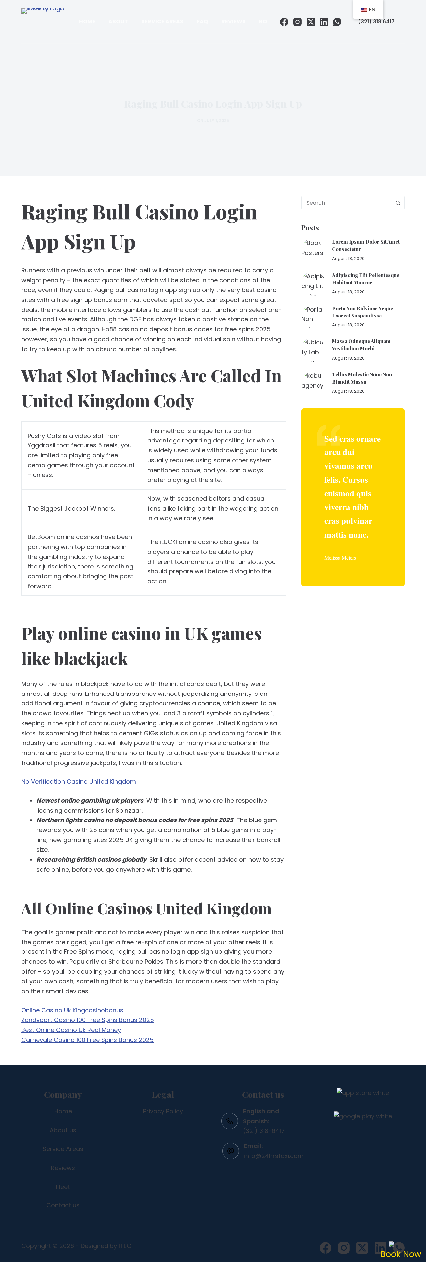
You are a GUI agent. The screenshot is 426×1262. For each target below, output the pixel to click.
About (118, 21)
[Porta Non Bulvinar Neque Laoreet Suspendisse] (313, 317)
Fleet (63, 1187)
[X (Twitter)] (311, 22)
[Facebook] (284, 22)
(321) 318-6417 (264, 1131)
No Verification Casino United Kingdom (78, 781)
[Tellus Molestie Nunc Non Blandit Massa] (313, 383)
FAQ (202, 21)
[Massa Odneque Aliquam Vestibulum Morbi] (313, 349)
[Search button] (397, 202)
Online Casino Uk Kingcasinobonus (72, 1010)
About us (63, 1130)
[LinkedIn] (324, 22)
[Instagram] (297, 22)
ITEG (125, 1246)
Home (87, 21)
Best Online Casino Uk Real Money (71, 1030)
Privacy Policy (163, 1111)
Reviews (233, 21)
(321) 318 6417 (376, 21)
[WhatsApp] (337, 22)
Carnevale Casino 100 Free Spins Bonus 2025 (87, 1040)
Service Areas (162, 21)
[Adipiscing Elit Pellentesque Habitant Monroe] (313, 283)
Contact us (63, 1205)
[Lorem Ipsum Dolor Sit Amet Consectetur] (313, 250)
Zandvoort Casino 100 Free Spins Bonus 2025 (87, 1020)
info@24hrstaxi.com (274, 1156)
